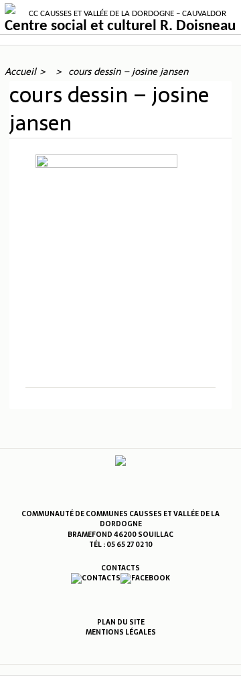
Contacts (120, 568)
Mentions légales (121, 632)
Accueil (20, 72)
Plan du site (121, 622)
